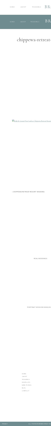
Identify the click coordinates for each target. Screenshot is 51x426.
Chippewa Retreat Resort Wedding (29, 192)
